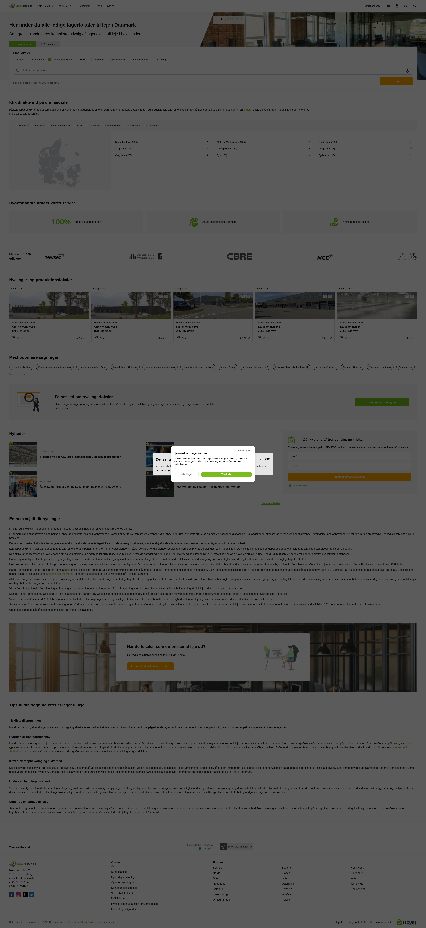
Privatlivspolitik (244, 450)
